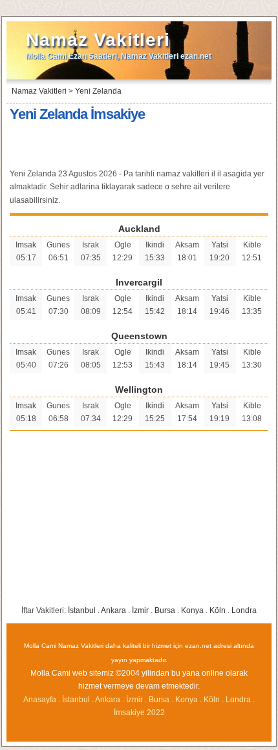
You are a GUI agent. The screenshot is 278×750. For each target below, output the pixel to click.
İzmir (140, 610)
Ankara (113, 610)
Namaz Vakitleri (98, 40)
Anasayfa (39, 699)
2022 (156, 712)
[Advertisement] (139, 146)
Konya (192, 610)
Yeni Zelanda (98, 91)
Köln (217, 610)
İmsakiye (129, 712)
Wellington (139, 389)
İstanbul (82, 610)
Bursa (165, 610)
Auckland (139, 229)
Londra (244, 610)
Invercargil (139, 282)
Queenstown (139, 336)
